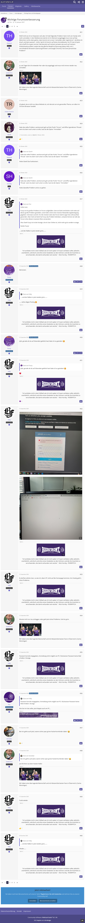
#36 (81, 693)
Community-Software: (42, 917)
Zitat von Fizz (27, 204)
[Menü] (83, 2)
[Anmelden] (78, 2)
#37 (81, 728)
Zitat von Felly (27, 294)
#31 (81, 360)
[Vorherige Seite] (2, 26)
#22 (81, 62)
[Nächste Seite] (17, 26)
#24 (81, 123)
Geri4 (34, 135)
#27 (81, 199)
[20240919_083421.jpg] (50, 508)
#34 (81, 615)
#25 (81, 146)
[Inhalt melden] (80, 54)
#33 (81, 574)
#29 (81, 289)
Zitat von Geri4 (27, 151)
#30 (81, 337)
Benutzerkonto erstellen (48, 901)
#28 (81, 266)
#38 (81, 751)
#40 (81, 836)
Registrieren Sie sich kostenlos (51, 894)
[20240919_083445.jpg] (50, 443)
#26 (81, 173)
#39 (81, 797)
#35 (81, 652)
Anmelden (32, 901)
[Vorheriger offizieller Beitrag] (77, 281)
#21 (81, 32)
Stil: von (42, 920)
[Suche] (74, 2)
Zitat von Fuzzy (27, 365)
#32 (81, 409)
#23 (81, 100)
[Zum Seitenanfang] (82, 920)
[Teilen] (82, 26)
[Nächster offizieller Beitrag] (80, 281)
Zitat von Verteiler (28, 756)
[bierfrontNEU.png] (50, 241)
